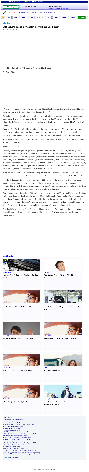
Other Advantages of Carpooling (12, 421)
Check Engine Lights (11, 402)
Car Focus (6, 304)
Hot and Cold (8, 275)
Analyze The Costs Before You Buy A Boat (15, 448)
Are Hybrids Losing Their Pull (12, 446)
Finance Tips (11, 12)
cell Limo (23, 444)
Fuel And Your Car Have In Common (29, 452)
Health (15, 17)
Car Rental (6, 335)
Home (48, 17)
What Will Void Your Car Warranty (17, 370)
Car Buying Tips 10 (51, 275)
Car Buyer (47, 272)
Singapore (27, 1)
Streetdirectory (41, 469)
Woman (81, 17)
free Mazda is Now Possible (15, 434)
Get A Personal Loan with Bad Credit (58, 8)
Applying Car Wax (68, 338)
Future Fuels (16, 428)
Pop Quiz (6, 452)
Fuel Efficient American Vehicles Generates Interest (17, 437)
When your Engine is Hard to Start (21, 439)
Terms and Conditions (50, 469)
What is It (55, 370)
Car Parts (47, 304)
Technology (40, 17)
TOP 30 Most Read (30, 6)
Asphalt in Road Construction (12, 430)
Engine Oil (6, 399)
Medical (24, 17)
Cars (31, 17)
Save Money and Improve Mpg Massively (26, 450)
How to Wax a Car (51, 338)
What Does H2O (14, 452)
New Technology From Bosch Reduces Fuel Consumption (19, 441)
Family (56, 17)
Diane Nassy (8, 29)
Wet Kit (47, 370)
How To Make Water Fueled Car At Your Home (16, 422)
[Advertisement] (21, 49)
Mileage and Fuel (8, 272)
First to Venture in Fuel (14, 444)
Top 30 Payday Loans (22, 12)
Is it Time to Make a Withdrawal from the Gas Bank (30, 26)
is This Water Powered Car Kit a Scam (24, 424)
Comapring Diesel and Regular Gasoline (14, 426)
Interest (73, 17)
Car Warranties (7, 367)
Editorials (6, 23)
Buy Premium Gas (36, 454)
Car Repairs (47, 335)
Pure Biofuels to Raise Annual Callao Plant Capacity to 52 (19, 443)
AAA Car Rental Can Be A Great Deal (18, 338)
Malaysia (40, 1)
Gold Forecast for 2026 (35, 12)
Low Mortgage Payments (49, 12)
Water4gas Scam (8, 424)
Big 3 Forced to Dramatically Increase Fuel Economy (18, 432)
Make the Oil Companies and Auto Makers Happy (17, 454)
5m (36, 443)
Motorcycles (47, 399)
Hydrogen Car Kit (9, 450)
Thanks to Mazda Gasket (30, 434)
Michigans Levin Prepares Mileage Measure (15, 435)
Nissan (6, 444)
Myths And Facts (27, 402)
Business (64, 17)
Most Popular (8, 256)
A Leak (6, 434)
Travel (8, 17)
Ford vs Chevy (8, 307)
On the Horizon (8, 428)
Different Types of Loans (55, 6)
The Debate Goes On (23, 307)
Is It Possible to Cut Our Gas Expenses (14, 419)
